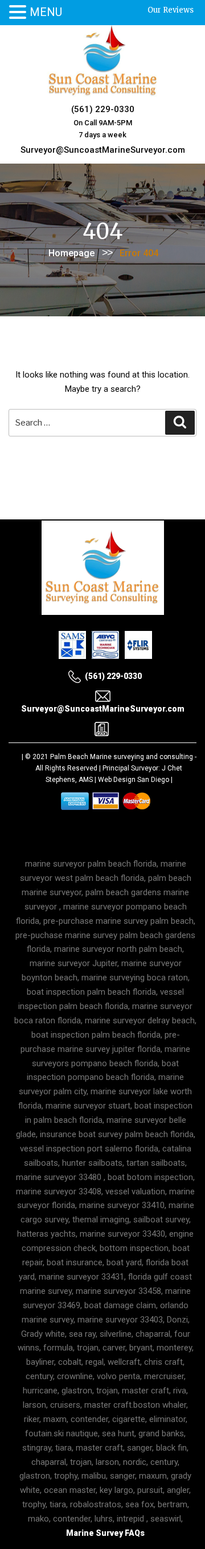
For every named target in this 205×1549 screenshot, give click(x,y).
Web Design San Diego (133, 780)
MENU (46, 12)
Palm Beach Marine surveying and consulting (121, 757)
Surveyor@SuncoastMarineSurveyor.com (102, 150)
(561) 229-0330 (102, 109)
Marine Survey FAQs (105, 1533)
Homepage (71, 253)
